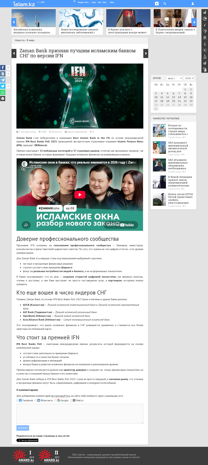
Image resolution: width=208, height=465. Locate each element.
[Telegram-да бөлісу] (2, 80)
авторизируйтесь (60, 395)
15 (185, 97)
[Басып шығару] (2, 98)
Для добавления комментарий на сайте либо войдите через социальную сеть (69, 395)
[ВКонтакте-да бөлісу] (2, 73)
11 (161, 97)
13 (173, 97)
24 (156, 104)
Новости (20, 40)
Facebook (27, 400)
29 (185, 104)
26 (167, 104)
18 (161, 101)
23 (191, 101)
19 (167, 101)
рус (43, 1)
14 (179, 97)
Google (64, 400)
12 (167, 97)
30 (191, 104)
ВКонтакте (47, 400)
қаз (38, 1)
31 (156, 108)
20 (173, 101)
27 (173, 104)
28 (179, 104)
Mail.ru (79, 400)
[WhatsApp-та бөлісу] (2, 92)
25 (161, 104)
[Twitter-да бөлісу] (2, 86)
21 (179, 101)
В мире (30, 40)
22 (185, 101)
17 (156, 101)
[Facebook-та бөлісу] (2, 67)
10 (156, 97)
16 (191, 97)
